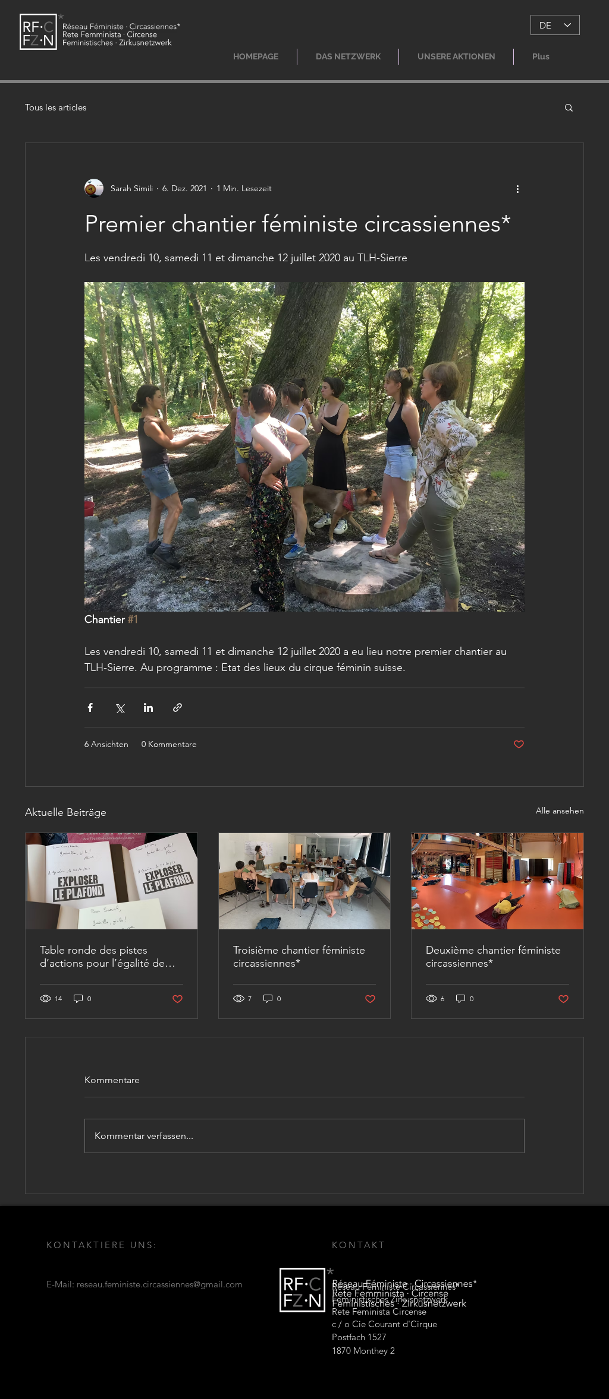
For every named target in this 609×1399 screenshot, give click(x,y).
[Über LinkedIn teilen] (148, 707)
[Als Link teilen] (177, 707)
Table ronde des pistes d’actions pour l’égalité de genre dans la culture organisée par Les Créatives (105, 957)
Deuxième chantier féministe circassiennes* (493, 957)
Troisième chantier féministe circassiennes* (299, 957)
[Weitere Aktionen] (517, 188)
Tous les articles (55, 107)
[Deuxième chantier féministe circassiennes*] (497, 881)
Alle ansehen (560, 810)
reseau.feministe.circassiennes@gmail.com (160, 1284)
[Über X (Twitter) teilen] (119, 707)
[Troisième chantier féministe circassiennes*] (305, 881)
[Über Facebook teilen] (90, 707)
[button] (347, 57)
